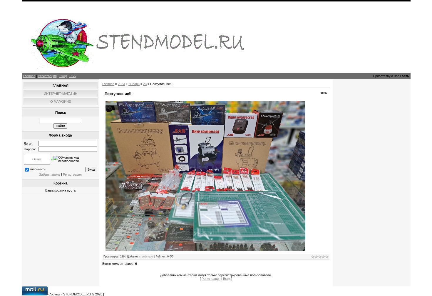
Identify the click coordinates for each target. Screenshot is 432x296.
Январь (134, 84)
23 (145, 84)
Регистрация (47, 76)
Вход (63, 76)
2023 (121, 84)
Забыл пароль (49, 174)
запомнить (38, 169)
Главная (29, 76)
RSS (72, 76)
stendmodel (146, 256)
